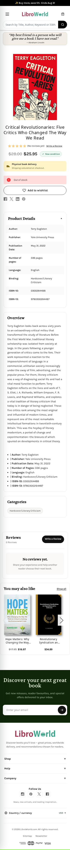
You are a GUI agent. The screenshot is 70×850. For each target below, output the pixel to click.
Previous (4, 620)
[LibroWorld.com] (35, 733)
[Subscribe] (62, 710)
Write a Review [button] (54, 146)
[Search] (62, 25)
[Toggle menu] (7, 14)
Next (61, 620)
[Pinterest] (23, 199)
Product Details (21, 218)
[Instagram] (22, 794)
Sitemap (27, 836)
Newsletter (41, 836)
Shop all (61, 588)
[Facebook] (5, 199)
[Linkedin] (17, 199)
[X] (11, 199)
